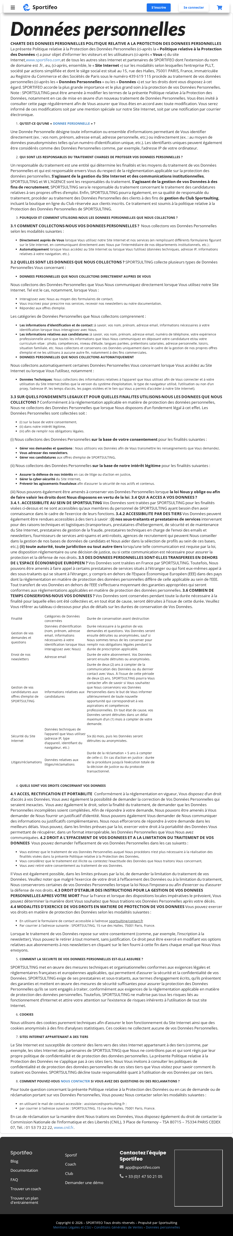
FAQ (14, 1179)
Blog (14, 1161)
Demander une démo (84, 1182)
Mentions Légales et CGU (72, 1227)
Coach (70, 1164)
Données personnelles (163, 1227)
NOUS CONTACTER (75, 1081)
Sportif (71, 1155)
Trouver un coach (25, 1188)
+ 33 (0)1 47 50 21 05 (143, 1176)
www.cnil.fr (63, 1127)
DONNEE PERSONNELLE (71, 123)
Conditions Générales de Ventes (118, 1227)
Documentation (24, 1170)
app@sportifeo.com (142, 1167)
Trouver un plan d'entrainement (24, 1200)
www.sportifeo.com (43, 59)
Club (69, 1173)
